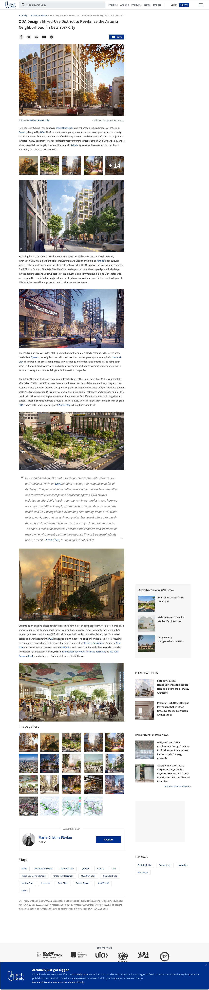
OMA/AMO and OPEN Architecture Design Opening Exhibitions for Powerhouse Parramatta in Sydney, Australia (173, 750)
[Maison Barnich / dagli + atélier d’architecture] (146, 623)
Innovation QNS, (64, 128)
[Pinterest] (51, 37)
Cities (24, 890)
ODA (42, 132)
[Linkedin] (36, 37)
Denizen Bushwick (93, 643)
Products (136, 5)
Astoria (74, 145)
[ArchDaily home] (10, 4)
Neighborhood (110, 876)
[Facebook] (21, 37)
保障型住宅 (103, 883)
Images (157, 5)
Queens (22, 132)
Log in (174, 5)
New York (45, 883)
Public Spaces (82, 883)
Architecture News (44, 868)
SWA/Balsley (63, 405)
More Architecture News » (177, 786)
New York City (67, 868)
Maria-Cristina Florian (55, 837)
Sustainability (144, 865)
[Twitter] (28, 37)
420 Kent (64, 647)
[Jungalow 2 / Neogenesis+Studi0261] (146, 643)
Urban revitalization (63, 876)
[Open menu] (201, 4)
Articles (124, 5)
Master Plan (27, 883)
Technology (165, 865)
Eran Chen (52, 540)
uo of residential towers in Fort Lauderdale (83, 651)
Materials (183, 865)
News (147, 5)
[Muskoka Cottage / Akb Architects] (146, 604)
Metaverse (143, 872)
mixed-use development (33, 876)
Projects (113, 5)
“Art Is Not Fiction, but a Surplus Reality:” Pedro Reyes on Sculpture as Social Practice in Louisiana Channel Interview (173, 773)
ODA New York (88, 876)
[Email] (43, 37)
